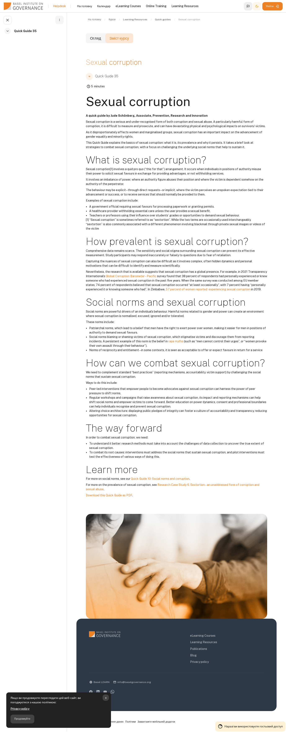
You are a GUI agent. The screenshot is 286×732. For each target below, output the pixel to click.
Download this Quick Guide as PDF (109, 495)
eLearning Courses (202, 635)
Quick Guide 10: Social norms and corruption (160, 478)
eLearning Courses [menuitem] (128, 6)
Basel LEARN (102, 682)
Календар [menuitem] (104, 6)
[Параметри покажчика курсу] (59, 20)
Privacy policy (20, 708)
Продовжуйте (22, 718)
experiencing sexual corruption (229, 289)
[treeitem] (34, 33)
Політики (130, 721)
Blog (193, 655)
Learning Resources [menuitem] (184, 6)
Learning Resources (203, 642)
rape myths (175, 341)
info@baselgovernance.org (134, 682)
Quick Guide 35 (25, 31)
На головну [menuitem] (84, 6)
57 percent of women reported (187, 289)
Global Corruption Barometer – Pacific (131, 276)
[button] (248, 6)
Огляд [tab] (95, 38)
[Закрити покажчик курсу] (7, 20)
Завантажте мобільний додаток (156, 721)
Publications (198, 649)
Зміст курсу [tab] (119, 38)
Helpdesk (59, 6)
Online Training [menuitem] (156, 6)
